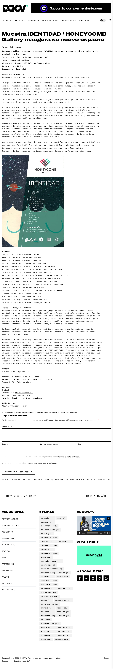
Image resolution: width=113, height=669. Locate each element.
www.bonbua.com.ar (22, 395)
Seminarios (64, 627)
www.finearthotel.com (31, 398)
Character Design (50, 530)
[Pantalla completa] (108, 533)
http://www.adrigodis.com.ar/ (31, 299)
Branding (47, 522)
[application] (94, 525)
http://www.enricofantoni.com (35, 272)
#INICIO (7, 20)
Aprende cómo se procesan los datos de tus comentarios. (81, 479)
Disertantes (48, 565)
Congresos (47, 549)
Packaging (63, 612)
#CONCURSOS (7, 532)
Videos (46, 639)
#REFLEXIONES (8, 589)
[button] (94, 525)
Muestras (64, 412)
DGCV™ (7, 47)
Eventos (17, 412)
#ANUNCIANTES (69, 20)
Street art (47, 631)
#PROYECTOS (7, 570)
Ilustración (48, 592)
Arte (61, 518)
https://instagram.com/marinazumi (27, 287)
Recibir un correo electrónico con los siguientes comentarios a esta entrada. (42, 457)
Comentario (8, 426)
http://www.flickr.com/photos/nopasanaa (36, 281)
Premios (64, 616)
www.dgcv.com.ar (18, 406)
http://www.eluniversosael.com (25, 260)
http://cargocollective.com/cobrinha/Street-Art (39, 290)
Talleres (64, 631)
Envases (64, 573)
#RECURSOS (7, 583)
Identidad (64, 588)
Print (46, 620)
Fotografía (47, 588)
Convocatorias (49, 553)
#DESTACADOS (8, 538)
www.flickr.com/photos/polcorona (29, 263)
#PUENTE (5, 577)
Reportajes (47, 627)
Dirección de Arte (51, 561)
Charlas (46, 534)
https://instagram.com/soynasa (25, 257)
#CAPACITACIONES (10, 519)
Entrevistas (48, 573)
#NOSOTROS (20, 20)
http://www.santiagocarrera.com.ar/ (41, 278)
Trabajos (73, 412)
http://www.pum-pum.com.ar (25, 254)
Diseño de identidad (51, 569)
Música (62, 608)
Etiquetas (47, 577)
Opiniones (47, 612)
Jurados (46, 600)
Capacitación (49, 526)
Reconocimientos (50, 623)
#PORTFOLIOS (8, 564)
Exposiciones (27, 412)
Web (79, 444)
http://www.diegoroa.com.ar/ (29, 296)
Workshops (62, 639)
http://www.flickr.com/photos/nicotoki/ (44, 269)
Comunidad (9, 412)
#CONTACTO (84, 20)
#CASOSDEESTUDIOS (10, 525)
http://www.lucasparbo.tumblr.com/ (46, 284)
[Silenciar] (105, 533)
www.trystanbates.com (30, 293)
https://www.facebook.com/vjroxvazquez (30, 302)
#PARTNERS (33, 20)
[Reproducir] (80, 533)
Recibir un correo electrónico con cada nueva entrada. (31, 463)
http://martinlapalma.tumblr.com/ (38, 266)
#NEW (4, 557)
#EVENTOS (17, 47)
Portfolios (48, 616)
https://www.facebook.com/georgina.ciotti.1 (45, 275)
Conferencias (49, 545)
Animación (47, 518)
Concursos (64, 541)
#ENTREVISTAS (8, 545)
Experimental (49, 580)
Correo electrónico (49, 444)
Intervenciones (41, 412)
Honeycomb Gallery (11, 51)
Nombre (5, 444)
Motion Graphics (50, 604)
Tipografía (47, 635)
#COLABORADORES (50, 20)
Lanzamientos (54, 412)
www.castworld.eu (24, 392)
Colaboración (49, 537)
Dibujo (46, 557)
